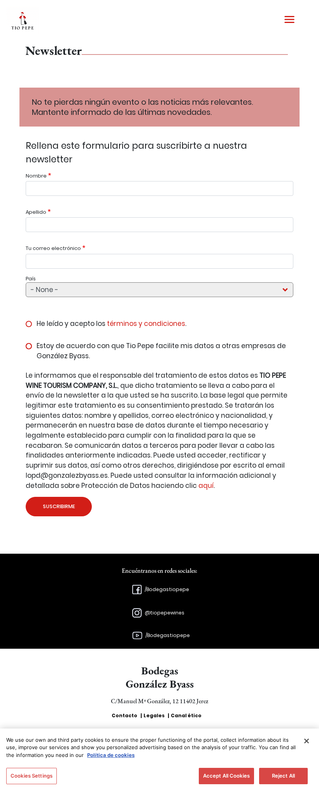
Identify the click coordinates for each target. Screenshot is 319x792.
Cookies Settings (32, 776)
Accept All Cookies (226, 776)
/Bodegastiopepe (167, 589)
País (31, 278)
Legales (154, 715)
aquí (206, 485)
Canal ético (186, 715)
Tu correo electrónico (53, 248)
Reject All (283, 776)
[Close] (306, 741)
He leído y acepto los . (111, 323)
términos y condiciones (146, 323)
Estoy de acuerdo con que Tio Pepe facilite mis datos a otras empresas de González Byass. (161, 351)
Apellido (36, 212)
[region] (159, 760)
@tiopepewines (164, 612)
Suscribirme (59, 506)
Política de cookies (111, 755)
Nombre (36, 175)
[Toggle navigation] (289, 19)
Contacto (124, 715)
